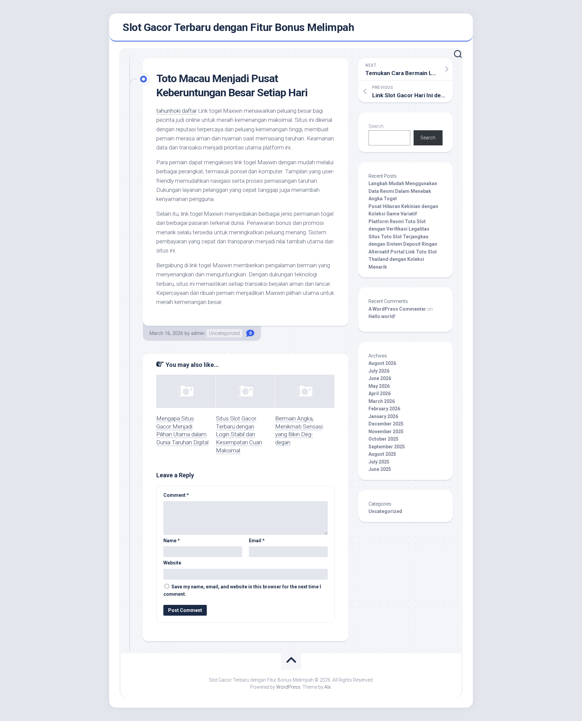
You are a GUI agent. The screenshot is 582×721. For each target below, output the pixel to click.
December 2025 (385, 423)
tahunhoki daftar (176, 110)
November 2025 (385, 431)
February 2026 (384, 408)
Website (172, 562)
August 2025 (382, 454)
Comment (176, 495)
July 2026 (378, 371)
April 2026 (379, 393)
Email (257, 540)
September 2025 (386, 446)
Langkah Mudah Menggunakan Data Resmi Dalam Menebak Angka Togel (402, 191)
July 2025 (378, 462)
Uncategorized (224, 333)
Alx (327, 687)
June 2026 (379, 378)
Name (171, 540)
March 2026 (381, 401)
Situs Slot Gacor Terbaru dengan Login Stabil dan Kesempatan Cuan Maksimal (239, 434)
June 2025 (379, 469)
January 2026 (383, 416)
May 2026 (379, 386)
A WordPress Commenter (397, 309)
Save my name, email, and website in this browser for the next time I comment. (242, 590)
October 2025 (383, 439)
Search (376, 126)
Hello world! (381, 316)
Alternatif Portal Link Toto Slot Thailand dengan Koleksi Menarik (402, 259)
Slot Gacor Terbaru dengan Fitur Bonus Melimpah (238, 27)
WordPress (288, 687)
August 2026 (382, 363)
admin (197, 333)
